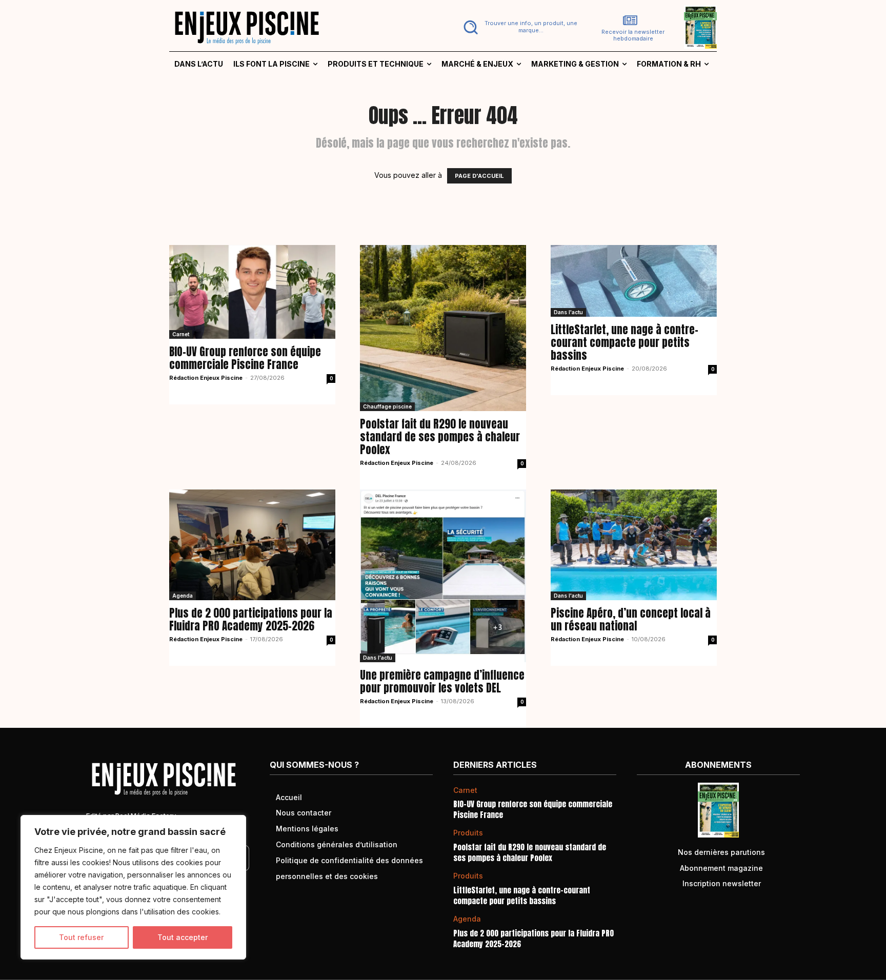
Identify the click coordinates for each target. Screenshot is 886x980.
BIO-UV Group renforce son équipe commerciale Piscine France (245, 358)
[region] (133, 887)
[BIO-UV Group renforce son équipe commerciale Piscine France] (252, 291)
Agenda (182, 596)
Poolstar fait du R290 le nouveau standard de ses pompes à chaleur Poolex (440, 437)
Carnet (180, 334)
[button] (518, 27)
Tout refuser (81, 937)
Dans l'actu (568, 312)
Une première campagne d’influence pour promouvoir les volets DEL (442, 681)
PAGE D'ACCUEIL (479, 175)
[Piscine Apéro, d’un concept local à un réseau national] (634, 544)
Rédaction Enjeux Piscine (206, 377)
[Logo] (300, 27)
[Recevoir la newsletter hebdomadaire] (630, 20)
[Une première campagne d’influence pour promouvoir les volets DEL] (443, 575)
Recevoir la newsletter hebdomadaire (632, 35)
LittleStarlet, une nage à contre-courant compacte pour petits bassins (624, 342)
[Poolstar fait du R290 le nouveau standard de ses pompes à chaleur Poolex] (443, 328)
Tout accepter (182, 937)
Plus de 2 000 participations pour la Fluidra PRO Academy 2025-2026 (250, 619)
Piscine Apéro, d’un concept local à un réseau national (631, 619)
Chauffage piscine (387, 406)
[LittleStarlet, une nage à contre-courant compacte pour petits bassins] (634, 280)
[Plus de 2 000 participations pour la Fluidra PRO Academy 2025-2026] (252, 544)
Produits (468, 833)
